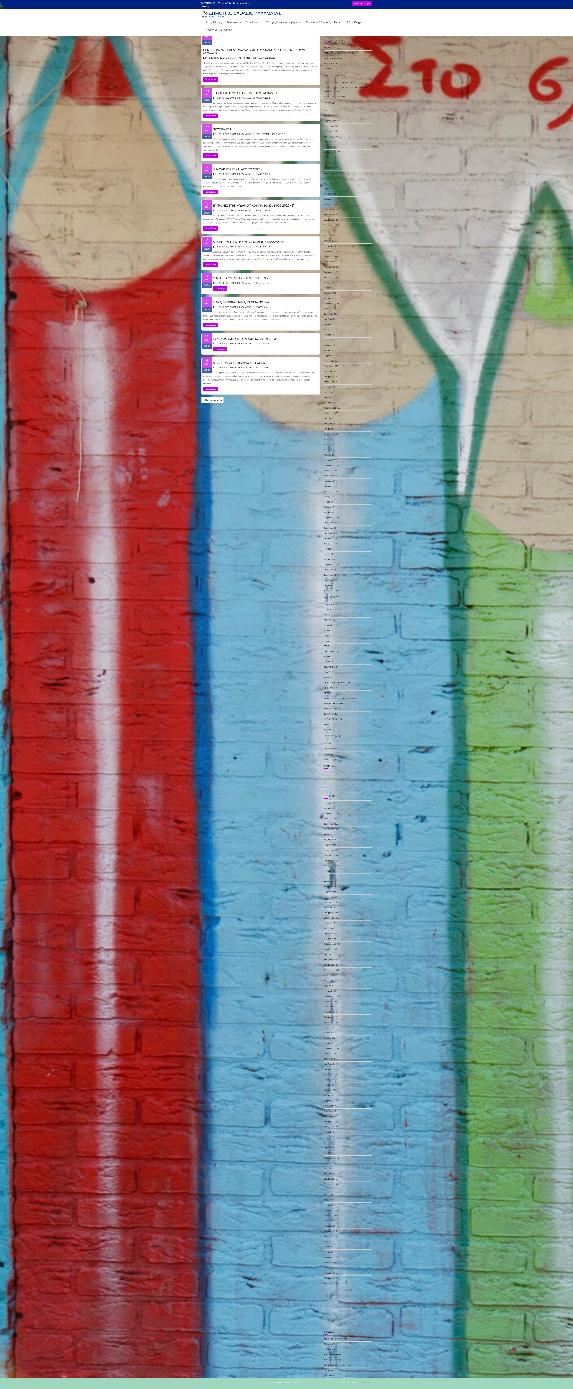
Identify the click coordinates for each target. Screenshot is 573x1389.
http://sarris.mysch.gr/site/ (336, 1339)
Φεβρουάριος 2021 (331, 355)
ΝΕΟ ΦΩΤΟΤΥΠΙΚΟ (332, 48)
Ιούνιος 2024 (329, 178)
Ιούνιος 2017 (329, 549)
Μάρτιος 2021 (329, 350)
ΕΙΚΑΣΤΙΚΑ (328, 661)
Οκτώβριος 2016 (330, 585)
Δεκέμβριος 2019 (331, 418)
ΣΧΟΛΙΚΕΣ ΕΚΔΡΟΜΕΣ (333, 703)
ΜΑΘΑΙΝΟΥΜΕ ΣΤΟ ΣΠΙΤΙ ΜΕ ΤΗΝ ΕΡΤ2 (240, 278)
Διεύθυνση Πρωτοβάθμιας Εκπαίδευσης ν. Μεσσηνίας (345, 783)
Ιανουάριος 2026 (331, 126)
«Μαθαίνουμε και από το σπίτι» (237, 169)
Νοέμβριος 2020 (331, 371)
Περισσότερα (210, 79)
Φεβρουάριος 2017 (331, 564)
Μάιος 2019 (328, 449)
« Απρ (326, 1325)
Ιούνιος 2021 (329, 335)
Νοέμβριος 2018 (330, 481)
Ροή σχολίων (329, 754)
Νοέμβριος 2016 (330, 580)
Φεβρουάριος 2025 (332, 152)
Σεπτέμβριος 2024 (331, 173)
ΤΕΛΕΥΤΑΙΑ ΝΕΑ (331, 714)
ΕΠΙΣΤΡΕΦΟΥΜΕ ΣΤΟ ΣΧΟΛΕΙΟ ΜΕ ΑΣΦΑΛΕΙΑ (245, 93)
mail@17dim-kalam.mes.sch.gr (235, 3)
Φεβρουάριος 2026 (332, 120)
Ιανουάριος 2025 (331, 157)
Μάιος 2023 (329, 235)
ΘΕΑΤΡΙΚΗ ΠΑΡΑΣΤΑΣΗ (334, 58)
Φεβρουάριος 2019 (331, 465)
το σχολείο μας (330, 1375)
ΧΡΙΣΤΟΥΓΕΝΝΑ (331, 724)
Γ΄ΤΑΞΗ (327, 641)
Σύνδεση (327, 743)
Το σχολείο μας (214, 22)
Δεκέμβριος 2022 (331, 261)
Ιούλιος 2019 (329, 439)
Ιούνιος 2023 (329, 230)
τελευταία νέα (329, 1370)
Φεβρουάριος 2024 (332, 199)
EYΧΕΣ (343, 96)
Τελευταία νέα (234, 22)
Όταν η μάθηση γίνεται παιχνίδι (336, 786)
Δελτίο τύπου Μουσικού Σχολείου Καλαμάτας (248, 242)
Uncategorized (330, 604)
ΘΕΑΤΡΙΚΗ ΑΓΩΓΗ (331, 667)
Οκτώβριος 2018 (330, 486)
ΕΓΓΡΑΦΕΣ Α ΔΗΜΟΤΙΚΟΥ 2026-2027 (340, 53)
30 (361, 1319)
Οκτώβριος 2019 (330, 428)
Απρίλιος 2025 (330, 141)
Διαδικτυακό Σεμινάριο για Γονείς (239, 363)
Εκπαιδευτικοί (253, 22)
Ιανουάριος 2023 (331, 256)
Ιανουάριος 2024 (331, 204)
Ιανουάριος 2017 (330, 569)
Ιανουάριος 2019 (330, 470)
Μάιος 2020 (329, 392)
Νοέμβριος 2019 (330, 423)
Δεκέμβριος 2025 (331, 131)
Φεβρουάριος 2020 (332, 408)
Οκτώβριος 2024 (331, 167)
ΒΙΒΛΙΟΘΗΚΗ (329, 635)
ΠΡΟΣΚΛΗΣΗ (222, 129)
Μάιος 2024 (329, 183)
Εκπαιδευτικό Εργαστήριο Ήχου (323, 22)
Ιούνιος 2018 (329, 496)
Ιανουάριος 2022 (331, 308)
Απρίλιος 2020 (330, 397)
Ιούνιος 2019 (329, 444)
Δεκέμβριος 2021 (331, 314)
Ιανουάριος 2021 (330, 361)
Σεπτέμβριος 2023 (331, 225)
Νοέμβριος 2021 (330, 319)
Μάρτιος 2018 (329, 512)
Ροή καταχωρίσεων (331, 748)
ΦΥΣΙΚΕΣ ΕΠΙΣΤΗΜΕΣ (333, 719)
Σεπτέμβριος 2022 (331, 277)
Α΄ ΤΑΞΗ (327, 609)
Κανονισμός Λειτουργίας (219, 29)
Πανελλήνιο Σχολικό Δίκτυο (335, 772)
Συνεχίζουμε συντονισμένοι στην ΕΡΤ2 (244, 339)
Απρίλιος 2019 (330, 455)
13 (341, 1309)
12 (334, 1309)
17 (368, 1309)
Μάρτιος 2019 (329, 460)
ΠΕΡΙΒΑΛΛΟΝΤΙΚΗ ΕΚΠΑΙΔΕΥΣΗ (337, 682)
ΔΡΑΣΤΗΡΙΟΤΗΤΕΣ (331, 651)
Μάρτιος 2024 (330, 194)
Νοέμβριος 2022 (331, 267)
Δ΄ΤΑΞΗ (327, 646)
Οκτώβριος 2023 (331, 220)
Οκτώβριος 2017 (330, 538)
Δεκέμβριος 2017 (330, 528)
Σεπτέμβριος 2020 (331, 382)
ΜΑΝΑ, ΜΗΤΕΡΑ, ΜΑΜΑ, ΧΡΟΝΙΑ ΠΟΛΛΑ (241, 302)
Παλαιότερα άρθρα (213, 400)
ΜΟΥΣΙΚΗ (328, 677)
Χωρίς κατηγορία (263, 246)
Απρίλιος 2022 (330, 293)
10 (368, 1305)
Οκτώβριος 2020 (331, 376)
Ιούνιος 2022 (329, 282)
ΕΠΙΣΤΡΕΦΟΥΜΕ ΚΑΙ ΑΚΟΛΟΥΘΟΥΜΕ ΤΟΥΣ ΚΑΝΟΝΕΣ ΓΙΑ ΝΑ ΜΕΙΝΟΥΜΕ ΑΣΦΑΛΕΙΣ (254, 51)
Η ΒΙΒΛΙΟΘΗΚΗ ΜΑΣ (332, 1354)
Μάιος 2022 (329, 288)
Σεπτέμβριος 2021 (331, 329)
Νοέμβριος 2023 (331, 214)
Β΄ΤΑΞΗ (327, 630)
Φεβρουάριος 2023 (332, 251)
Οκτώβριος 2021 (330, 324)
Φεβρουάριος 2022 (332, 303)
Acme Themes (365, 1382)
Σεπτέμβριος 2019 (331, 434)
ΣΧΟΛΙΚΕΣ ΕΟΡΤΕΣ (332, 708)
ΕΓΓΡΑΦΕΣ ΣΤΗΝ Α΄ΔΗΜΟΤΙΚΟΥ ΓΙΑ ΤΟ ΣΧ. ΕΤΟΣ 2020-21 (253, 205)
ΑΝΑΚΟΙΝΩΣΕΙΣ (267, 58)
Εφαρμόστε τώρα (362, 3)
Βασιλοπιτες (348, 82)
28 (348, 1319)
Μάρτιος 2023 (330, 246)
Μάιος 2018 (328, 502)
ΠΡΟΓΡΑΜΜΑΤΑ (330, 688)
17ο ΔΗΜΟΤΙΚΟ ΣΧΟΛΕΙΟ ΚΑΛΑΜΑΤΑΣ (241, 13)
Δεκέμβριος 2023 (331, 209)
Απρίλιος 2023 (330, 241)
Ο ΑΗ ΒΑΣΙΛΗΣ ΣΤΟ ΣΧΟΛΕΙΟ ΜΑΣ (225, 6)
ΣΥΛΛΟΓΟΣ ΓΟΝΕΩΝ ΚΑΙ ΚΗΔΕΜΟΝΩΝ (340, 698)
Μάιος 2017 (328, 554)
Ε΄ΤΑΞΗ (327, 656)
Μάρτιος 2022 (330, 298)
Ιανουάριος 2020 (331, 413)
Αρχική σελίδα (329, 1344)
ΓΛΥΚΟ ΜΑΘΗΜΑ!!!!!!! (332, 68)
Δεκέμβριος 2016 (331, 575)
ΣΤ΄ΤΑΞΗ (327, 693)
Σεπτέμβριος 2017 (331, 543)
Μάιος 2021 (328, 340)
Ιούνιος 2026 (329, 110)
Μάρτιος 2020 (330, 402)
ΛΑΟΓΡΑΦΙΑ (261, 307)
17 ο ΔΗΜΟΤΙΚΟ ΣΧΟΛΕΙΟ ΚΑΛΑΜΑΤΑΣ (223, 58)
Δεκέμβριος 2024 (331, 162)
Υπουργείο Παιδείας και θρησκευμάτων (339, 790)
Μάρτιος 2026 (330, 115)
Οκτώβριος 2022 (331, 272)
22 (354, 1314)
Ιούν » (332, 1325)
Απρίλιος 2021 (330, 345)
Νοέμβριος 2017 (330, 533)
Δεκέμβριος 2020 (331, 366)
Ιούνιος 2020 (329, 387)
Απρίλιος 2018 (330, 507)
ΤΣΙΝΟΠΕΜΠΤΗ (330, 63)
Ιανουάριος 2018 (330, 522)
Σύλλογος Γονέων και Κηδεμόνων (283, 22)
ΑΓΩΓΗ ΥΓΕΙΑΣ (253, 58)
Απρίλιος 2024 (330, 188)
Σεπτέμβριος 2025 (331, 136)
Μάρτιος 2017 (329, 559)
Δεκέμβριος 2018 (331, 475)
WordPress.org (330, 759)
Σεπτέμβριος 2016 (331, 590)
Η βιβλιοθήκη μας (354, 22)
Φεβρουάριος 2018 (331, 517)
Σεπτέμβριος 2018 (331, 491)
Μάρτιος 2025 (330, 147)
